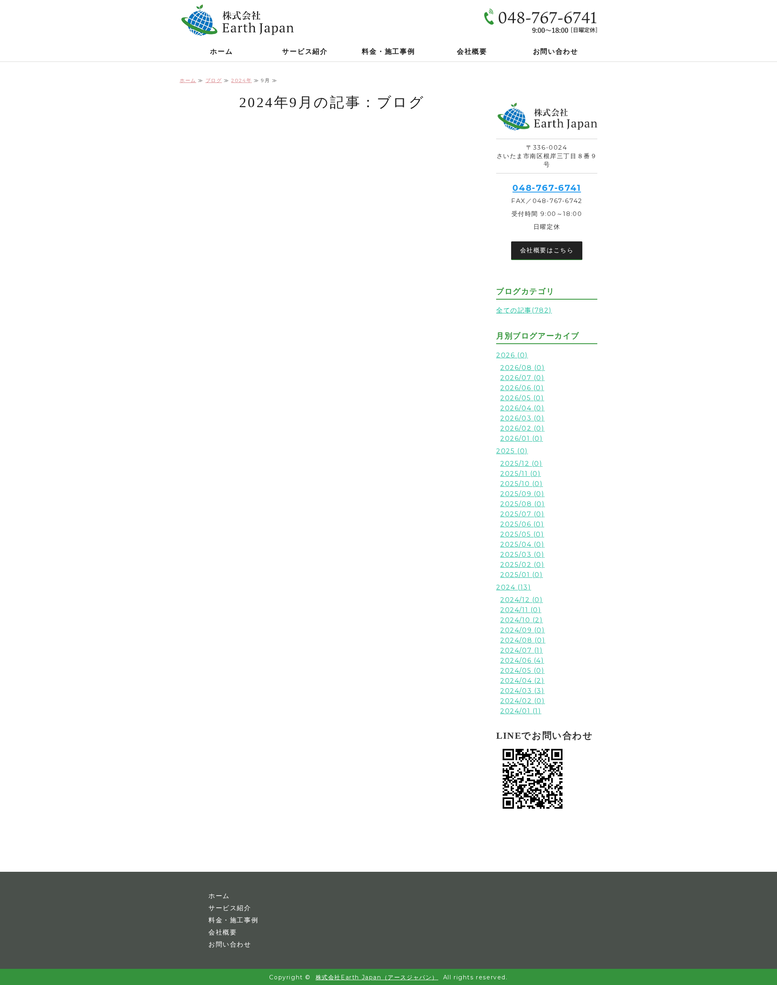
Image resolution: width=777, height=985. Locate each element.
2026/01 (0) (521, 438)
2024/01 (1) (520, 711)
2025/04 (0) (522, 544)
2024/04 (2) (522, 681)
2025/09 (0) (522, 494)
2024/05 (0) (522, 670)
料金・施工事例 (388, 51)
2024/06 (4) (522, 660)
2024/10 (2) (521, 620)
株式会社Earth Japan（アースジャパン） (377, 977)
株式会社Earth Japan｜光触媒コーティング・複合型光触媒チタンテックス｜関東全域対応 (240, 20)
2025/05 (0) (522, 534)
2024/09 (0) (522, 630)
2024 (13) (513, 587)
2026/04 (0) (522, 408)
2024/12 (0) (521, 600)
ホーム (221, 51)
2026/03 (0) (522, 418)
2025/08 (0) (522, 504)
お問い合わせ (555, 51)
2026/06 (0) (522, 388)
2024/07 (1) (521, 650)
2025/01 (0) (521, 575)
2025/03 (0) (522, 554)
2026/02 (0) (522, 428)
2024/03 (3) (522, 691)
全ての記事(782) (524, 310)
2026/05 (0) (522, 398)
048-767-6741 (546, 188)
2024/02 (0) (522, 701)
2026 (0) (512, 355)
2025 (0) (512, 451)
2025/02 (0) (522, 565)
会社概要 (472, 51)
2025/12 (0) (521, 463)
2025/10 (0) (521, 484)
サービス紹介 (304, 51)
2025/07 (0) (522, 514)
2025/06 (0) (522, 524)
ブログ (214, 80)
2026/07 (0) (522, 378)
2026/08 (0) (522, 368)
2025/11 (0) (520, 474)
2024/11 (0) (520, 610)
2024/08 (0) (523, 640)
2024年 (241, 80)
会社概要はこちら (547, 250)
